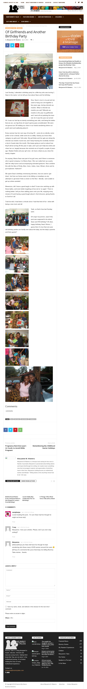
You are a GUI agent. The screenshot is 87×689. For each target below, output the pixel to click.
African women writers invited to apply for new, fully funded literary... (47, 662)
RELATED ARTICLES (12, 481)
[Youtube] (82, 2)
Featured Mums (28, 17)
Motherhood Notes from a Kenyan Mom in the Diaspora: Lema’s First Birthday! (12, 499)
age (12, 419)
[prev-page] (51, 481)
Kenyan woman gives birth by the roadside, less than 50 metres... (48, 652)
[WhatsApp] (22, 45)
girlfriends (24, 419)
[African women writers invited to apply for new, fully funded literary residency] (36, 662)
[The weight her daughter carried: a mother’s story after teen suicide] (36, 644)
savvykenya (16, 512)
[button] (80, 19)
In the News (62, 663)
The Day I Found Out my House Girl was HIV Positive (69, 84)
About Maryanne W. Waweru (35, 2)
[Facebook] (75, 2)
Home (22, 2)
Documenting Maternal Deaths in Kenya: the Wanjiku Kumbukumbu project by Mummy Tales (70, 63)
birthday (17, 419)
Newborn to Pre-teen (65, 660)
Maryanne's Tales (14, 26)
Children (58, 17)
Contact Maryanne (59, 2)
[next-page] (54, 481)
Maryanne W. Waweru (14, 40)
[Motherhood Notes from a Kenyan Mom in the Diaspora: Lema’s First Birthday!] (13, 489)
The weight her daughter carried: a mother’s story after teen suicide (48, 644)
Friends (22, 26)
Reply (13, 521)
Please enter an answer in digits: (15, 613)
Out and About (11, 21)
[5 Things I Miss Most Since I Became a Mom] (47, 489)
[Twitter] (78, 2)
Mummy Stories (63, 644)
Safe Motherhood (44, 17)
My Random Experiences (66, 647)
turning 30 (33, 419)
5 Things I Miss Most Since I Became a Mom (47, 497)
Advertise (48, 2)
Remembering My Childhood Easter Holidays (44, 447)
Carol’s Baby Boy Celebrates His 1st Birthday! (28, 498)
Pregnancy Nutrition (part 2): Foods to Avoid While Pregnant (15, 448)
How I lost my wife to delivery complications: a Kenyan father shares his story (69, 74)
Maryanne (15, 542)
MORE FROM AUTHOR (28, 481)
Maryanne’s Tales (12, 17)
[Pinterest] (17, 45)
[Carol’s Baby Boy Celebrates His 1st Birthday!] (30, 489)
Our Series (25, 21)
